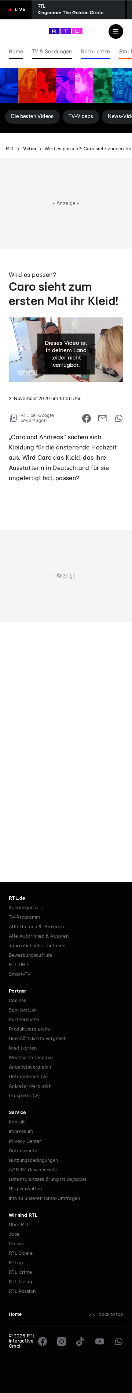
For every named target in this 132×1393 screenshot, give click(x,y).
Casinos (17, 1000)
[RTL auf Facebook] (42, 1341)
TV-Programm (24, 917)
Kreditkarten (23, 1048)
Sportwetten (23, 1010)
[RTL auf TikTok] (80, 1341)
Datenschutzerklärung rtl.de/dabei (47, 1179)
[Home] (65, 31)
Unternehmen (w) (28, 1076)
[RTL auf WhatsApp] (118, 1341)
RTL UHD (19, 965)
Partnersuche (24, 1019)
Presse (16, 1244)
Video (29, 149)
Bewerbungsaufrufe (30, 955)
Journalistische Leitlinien (37, 946)
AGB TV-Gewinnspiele (33, 1170)
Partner (17, 991)
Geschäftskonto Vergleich (38, 1038)
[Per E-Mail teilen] (102, 418)
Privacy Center (25, 1141)
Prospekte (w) (24, 1095)
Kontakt (17, 1122)
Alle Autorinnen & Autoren (39, 936)
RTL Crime (20, 1272)
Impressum (21, 1131)
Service (17, 1112)
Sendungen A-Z (26, 908)
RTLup (16, 1263)
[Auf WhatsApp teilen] (118, 418)
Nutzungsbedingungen (33, 1160)
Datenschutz (23, 1151)
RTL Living (20, 1282)
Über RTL (19, 1225)
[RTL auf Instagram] (61, 1341)
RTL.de (17, 898)
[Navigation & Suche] (116, 31)
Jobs (14, 1234)
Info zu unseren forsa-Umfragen (44, 1198)
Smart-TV (19, 974)
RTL (10, 149)
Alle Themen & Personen (36, 927)
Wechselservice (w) (31, 1057)
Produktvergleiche (29, 1029)
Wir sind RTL (23, 1215)
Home (15, 1314)
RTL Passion (22, 1291)
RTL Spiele (21, 1253)
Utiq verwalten (25, 1189)
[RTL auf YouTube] (99, 1341)
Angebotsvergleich (30, 1067)
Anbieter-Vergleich (30, 1086)
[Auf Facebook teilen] (86, 418)
